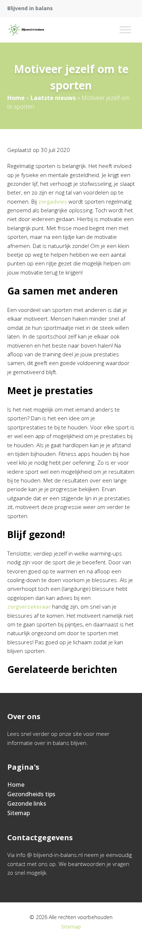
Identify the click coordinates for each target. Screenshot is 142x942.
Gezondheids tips (31, 794)
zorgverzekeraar (29, 606)
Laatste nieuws (53, 98)
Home (16, 98)
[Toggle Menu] (125, 29)
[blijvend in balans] (26, 30)
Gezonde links (26, 803)
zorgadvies (52, 201)
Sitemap (18, 813)
